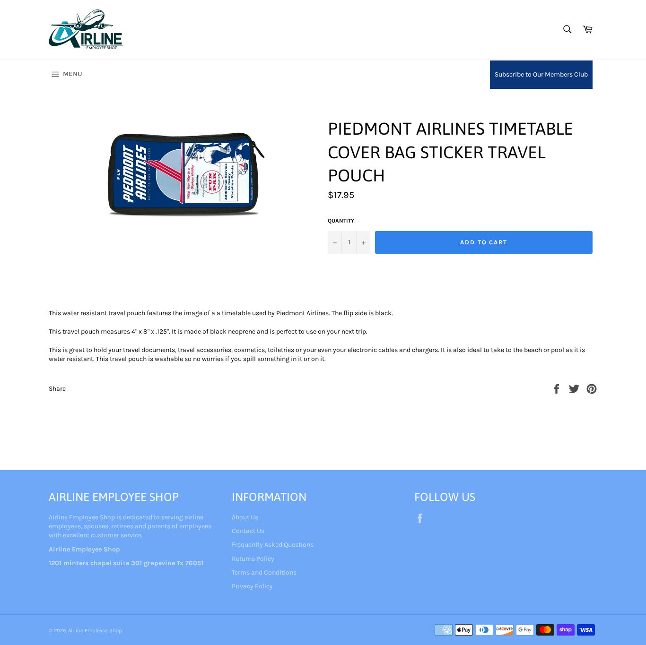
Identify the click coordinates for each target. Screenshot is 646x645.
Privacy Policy (252, 586)
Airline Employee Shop (95, 631)
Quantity (341, 220)
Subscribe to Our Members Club (541, 74)
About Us (245, 517)
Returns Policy (253, 559)
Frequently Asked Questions (273, 545)
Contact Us (248, 531)
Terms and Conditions (264, 572)
